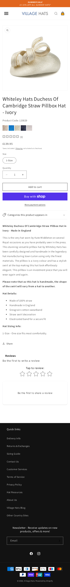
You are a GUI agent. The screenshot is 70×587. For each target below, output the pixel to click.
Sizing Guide (13, 453)
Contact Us (13, 461)
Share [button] (9, 343)
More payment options (35, 204)
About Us (12, 499)
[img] (11, 137)
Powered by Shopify (44, 581)
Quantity (7, 168)
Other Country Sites (17, 515)
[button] (6, 13)
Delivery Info (14, 438)
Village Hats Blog (16, 507)
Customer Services (17, 469)
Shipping (19, 148)
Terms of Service (16, 476)
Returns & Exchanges (18, 446)
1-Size (9, 160)
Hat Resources (15, 492)
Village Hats (29, 581)
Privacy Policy (14, 484)
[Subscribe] (59, 541)
